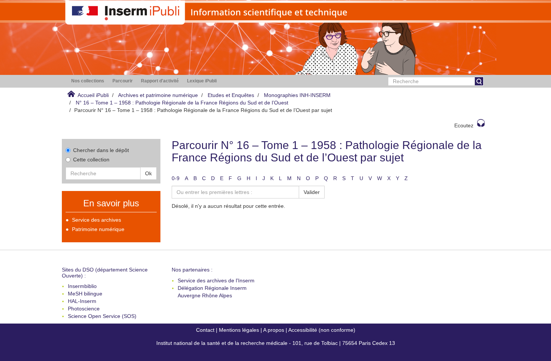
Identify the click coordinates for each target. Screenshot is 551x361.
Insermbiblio (82, 286)
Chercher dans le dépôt (101, 150)
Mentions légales (239, 330)
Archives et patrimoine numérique (158, 95)
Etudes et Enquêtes (231, 95)
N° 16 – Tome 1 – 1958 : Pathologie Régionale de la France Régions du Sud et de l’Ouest (182, 103)
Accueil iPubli (93, 95)
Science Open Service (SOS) (102, 316)
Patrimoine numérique (98, 229)
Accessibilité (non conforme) (321, 330)
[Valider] (479, 81)
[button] (87, 81)
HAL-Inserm (82, 301)
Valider (312, 192)
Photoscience (84, 309)
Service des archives (96, 220)
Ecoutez (463, 125)
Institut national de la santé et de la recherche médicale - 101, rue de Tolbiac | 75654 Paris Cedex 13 (275, 343)
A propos (273, 330)
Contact (205, 330)
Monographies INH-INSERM (297, 95)
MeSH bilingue (85, 294)
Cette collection (91, 160)
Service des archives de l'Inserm (216, 280)
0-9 (176, 178)
